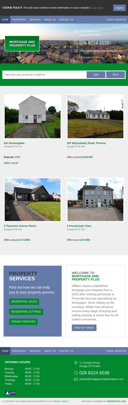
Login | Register (116, 19)
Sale (96, 74)
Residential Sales (24, 301)
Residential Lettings (26, 311)
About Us (49, 19)
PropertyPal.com (116, 401)
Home (5, 19)
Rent (115, 74)
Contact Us (66, 19)
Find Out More (84, 327)
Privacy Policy (61, 401)
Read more (97, 7)
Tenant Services (23, 321)
